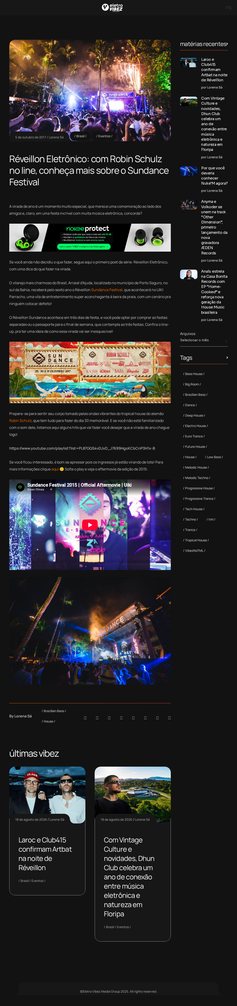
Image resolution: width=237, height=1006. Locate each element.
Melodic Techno (196, 478)
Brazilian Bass (54, 711)
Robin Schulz (20, 420)
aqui (55, 469)
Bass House (194, 374)
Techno (190, 519)
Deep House (194, 415)
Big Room (192, 384)
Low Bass (214, 457)
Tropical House (196, 540)
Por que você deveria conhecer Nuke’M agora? (214, 176)
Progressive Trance (199, 498)
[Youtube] (169, 718)
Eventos (104, 136)
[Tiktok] (145, 718)
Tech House (194, 509)
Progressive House (199, 488)
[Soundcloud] (85, 718)
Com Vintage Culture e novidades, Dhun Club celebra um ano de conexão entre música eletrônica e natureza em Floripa (129, 876)
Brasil (80, 136)
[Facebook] (109, 718)
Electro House (195, 426)
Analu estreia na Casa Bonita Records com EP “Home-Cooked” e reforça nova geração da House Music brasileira (214, 292)
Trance (190, 529)
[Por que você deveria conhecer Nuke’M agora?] (188, 171)
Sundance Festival (106, 289)
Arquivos (187, 333)
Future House (195, 446)
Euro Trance (194, 436)
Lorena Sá (56, 137)
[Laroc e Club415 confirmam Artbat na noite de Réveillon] (188, 62)
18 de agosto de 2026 (31, 819)
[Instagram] (133, 718)
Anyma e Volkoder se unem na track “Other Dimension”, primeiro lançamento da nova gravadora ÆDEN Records (214, 227)
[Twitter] (157, 718)
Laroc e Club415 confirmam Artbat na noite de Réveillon (45, 853)
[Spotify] (97, 718)
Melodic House (196, 467)
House (48, 721)
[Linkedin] (121, 718)
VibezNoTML (194, 550)
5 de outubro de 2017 (30, 137)
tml (211, 519)
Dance (190, 405)
